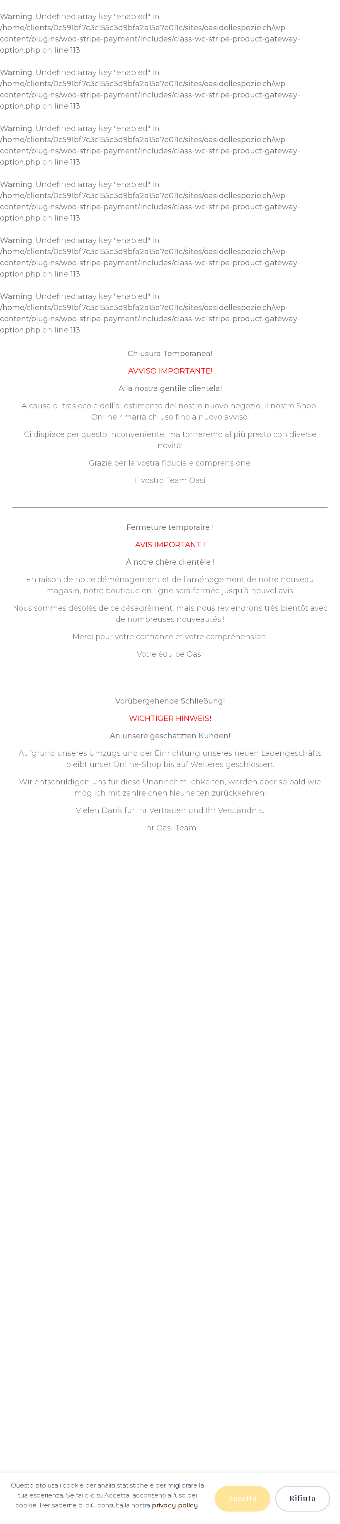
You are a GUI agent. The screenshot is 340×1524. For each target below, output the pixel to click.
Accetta (242, 1498)
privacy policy (175, 1505)
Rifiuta (302, 1498)
